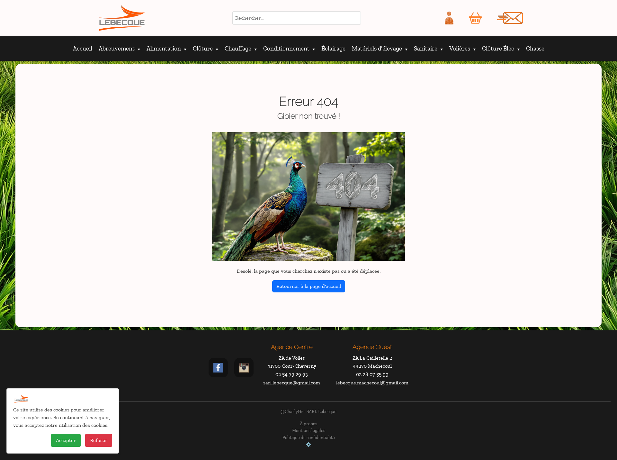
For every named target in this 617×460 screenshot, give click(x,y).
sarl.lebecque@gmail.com (291, 383)
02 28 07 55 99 (372, 374)
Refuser (98, 440)
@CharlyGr (292, 411)
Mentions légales (308, 430)
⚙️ (308, 444)
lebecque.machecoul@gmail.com (372, 383)
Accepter (66, 440)
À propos (308, 424)
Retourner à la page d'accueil (308, 286)
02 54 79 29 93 (291, 374)
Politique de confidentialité (308, 437)
